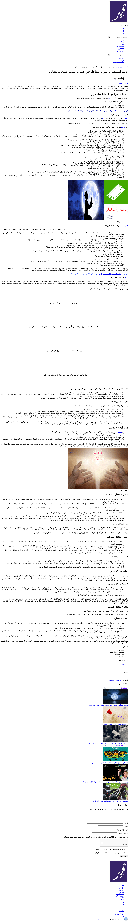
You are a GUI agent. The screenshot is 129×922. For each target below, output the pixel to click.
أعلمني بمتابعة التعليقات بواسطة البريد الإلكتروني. (110, 849)
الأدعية (123, 127)
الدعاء (110, 98)
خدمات (122, 48)
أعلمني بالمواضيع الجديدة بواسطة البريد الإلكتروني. (110, 852)
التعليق (125, 823)
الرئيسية (121, 58)
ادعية (126, 118)
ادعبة (121, 680)
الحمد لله (117, 111)
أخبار (122, 40)
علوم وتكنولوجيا (119, 51)
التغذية (122, 899)
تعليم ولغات (120, 46)
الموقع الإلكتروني (123, 833)
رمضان (122, 897)
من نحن (122, 60)
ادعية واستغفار (114, 680)
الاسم (126, 826)
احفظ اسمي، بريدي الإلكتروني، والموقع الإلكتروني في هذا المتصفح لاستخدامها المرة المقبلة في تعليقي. (94, 837)
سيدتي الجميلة (120, 49)
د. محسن (99, 919)
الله (104, 86)
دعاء (126, 278)
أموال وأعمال (120, 42)
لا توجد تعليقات (118, 80)
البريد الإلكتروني (122, 830)
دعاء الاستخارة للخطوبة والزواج (109, 274)
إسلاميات (121, 44)
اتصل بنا (122, 63)
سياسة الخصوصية (118, 62)
